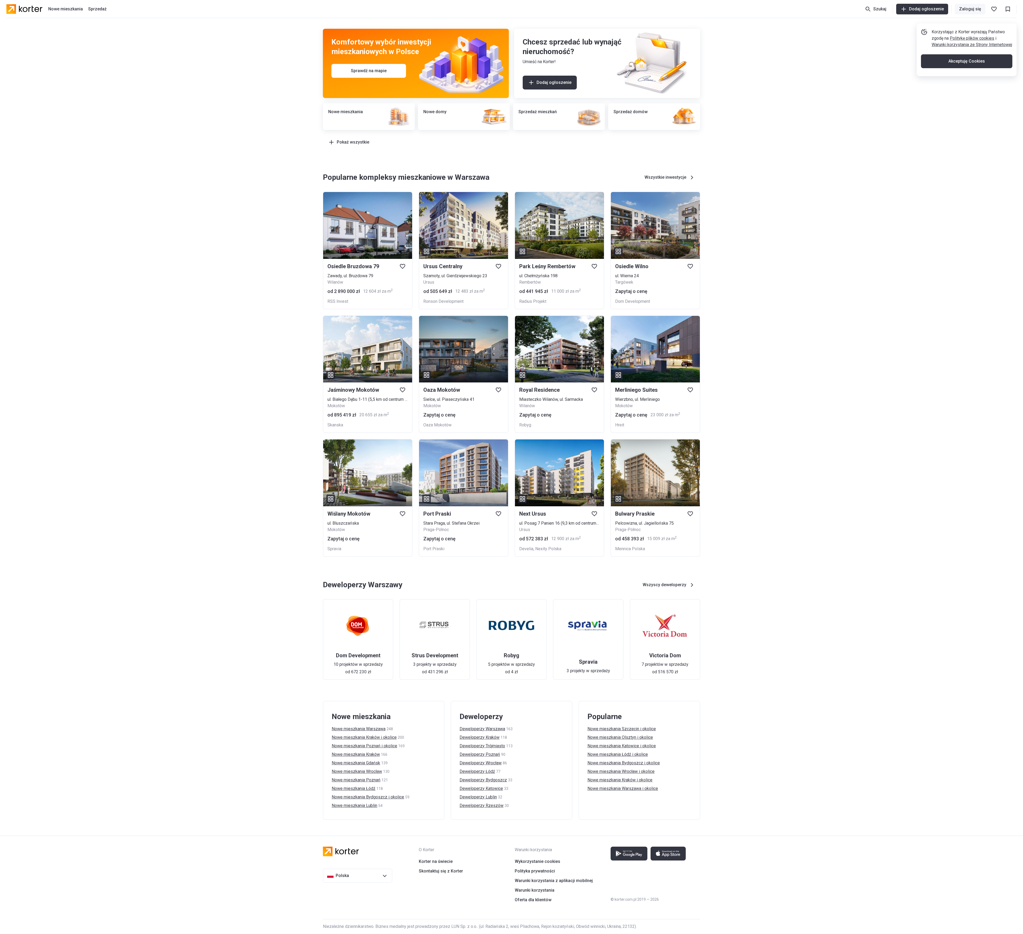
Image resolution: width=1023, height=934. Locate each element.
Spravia (334, 548)
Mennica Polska (630, 548)
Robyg (525, 424)
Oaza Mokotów (437, 424)
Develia (526, 548)
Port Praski (433, 548)
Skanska (335, 424)
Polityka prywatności (535, 871)
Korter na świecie (436, 861)
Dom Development (632, 301)
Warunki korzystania (534, 890)
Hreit (619, 424)
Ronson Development (443, 301)
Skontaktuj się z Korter (441, 871)
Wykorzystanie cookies (537, 861)
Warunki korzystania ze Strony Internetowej (972, 44)
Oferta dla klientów (533, 899)
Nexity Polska (548, 548)
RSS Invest (337, 301)
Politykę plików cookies (972, 38)
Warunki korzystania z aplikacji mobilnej (554, 880)
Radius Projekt (532, 301)
